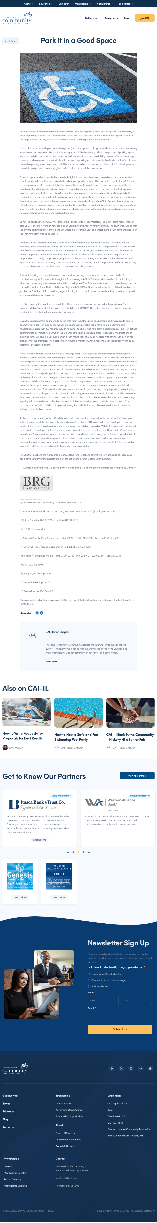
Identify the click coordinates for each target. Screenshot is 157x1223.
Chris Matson (16, 747)
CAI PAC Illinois (115, 1122)
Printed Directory (12, 1179)
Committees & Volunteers (69, 1139)
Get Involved (91, 18)
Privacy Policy (104, 1210)
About (27, 3)
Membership (81, 3)
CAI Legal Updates (117, 1103)
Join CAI (145, 18)
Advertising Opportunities (69, 1109)
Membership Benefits (15, 1172)
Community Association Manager (108, 980)
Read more (51, 661)
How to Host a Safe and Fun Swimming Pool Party (76, 737)
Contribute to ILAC (116, 1116)
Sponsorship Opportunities (69, 1116)
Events (6, 1103)
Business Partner (100, 986)
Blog (126, 18)
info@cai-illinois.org (66, 1178)
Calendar (64, 3)
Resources (109, 18)
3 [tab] (78, 852)
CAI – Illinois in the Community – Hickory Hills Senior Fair (130, 737)
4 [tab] (83, 852)
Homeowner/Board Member (106, 974)
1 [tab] (68, 852)
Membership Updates (15, 1185)
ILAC (109, 1109)
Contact (60, 1158)
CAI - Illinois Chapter (72, 747)
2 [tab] (73, 852)
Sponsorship (103, 3)
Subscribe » (120, 1029)
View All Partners (137, 775)
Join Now (8, 1166)
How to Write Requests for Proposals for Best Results (22, 735)
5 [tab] (89, 852)
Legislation (124, 3)
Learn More (39, 839)
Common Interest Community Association (128, 1129)
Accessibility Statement (143, 1210)
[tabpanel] (39, 818)
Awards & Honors (65, 1145)
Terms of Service (121, 1210)
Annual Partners (64, 1103)
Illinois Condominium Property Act (125, 1135)
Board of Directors (65, 1133)
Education (44, 3)
